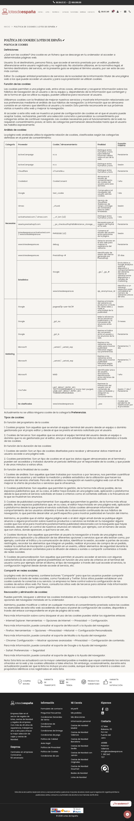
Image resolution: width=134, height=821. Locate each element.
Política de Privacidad (50, 747)
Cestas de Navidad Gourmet (79, 767)
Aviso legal (45, 743)
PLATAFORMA (74, 12)
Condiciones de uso (50, 756)
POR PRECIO (55, 12)
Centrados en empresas (22, 752)
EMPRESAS (83, 12)
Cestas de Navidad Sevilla (79, 747)
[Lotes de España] (18, 12)
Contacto (91, 12)
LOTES (47, 12)
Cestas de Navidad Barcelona (79, 740)
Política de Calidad (49, 739)
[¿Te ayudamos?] (127, 814)
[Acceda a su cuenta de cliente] (119, 11)
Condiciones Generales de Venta (51, 718)
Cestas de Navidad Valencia (79, 733)
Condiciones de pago (50, 735)
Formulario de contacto (52, 708)
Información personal (81, 721)
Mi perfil (74, 708)
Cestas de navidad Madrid (79, 726)
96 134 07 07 (61, 2)
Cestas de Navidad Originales (79, 760)
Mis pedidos (76, 713)
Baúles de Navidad (79, 773)
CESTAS (40, 12)
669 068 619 (76, 2)
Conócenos (16, 755)
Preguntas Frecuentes (51, 713)
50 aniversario (17, 757)
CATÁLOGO (65, 12)
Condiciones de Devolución (48, 725)
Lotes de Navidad (78, 777)
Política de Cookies (49, 751)
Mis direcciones (78, 717)
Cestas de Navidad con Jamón (81, 754)
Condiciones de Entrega (52, 730)
